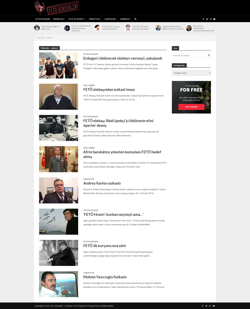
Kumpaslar (110, 19)
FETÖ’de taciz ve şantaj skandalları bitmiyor (110, 28)
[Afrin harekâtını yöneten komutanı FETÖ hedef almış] (58, 158)
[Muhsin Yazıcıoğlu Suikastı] (58, 283)
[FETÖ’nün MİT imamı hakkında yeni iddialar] (128, 28)
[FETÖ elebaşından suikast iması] (58, 96)
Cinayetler (94, 19)
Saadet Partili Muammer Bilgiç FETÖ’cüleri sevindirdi (173, 28)
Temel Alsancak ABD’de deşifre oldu (50, 28)
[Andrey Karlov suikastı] (58, 190)
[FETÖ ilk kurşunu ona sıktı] (58, 252)
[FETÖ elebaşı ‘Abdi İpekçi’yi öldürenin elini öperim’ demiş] (58, 127)
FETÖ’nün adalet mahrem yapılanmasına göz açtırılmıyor (81, 28)
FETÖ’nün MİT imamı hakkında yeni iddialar (140, 28)
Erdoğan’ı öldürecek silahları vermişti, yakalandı (122, 58)
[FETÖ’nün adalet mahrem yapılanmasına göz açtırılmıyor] (67, 28)
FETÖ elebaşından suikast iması (109, 89)
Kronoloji (58, 19)
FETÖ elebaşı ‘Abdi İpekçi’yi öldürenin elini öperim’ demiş (118, 123)
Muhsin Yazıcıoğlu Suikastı (105, 277)
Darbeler (124, 19)
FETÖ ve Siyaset (76, 19)
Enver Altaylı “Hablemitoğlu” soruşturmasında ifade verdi (203, 28)
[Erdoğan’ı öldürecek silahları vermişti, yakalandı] (58, 65)
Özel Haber (89, 85)
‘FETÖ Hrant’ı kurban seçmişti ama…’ (113, 214)
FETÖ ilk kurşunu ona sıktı (104, 245)
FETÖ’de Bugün (43, 19)
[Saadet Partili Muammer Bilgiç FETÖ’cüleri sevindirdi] (158, 28)
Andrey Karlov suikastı (102, 183)
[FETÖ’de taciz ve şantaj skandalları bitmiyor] (98, 28)
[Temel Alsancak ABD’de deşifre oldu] (37, 28)
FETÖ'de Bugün (90, 54)
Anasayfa (40, 37)
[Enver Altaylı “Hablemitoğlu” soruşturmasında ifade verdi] (189, 28)
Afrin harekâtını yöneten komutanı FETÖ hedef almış (122, 154)
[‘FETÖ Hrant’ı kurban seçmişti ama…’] (58, 221)
